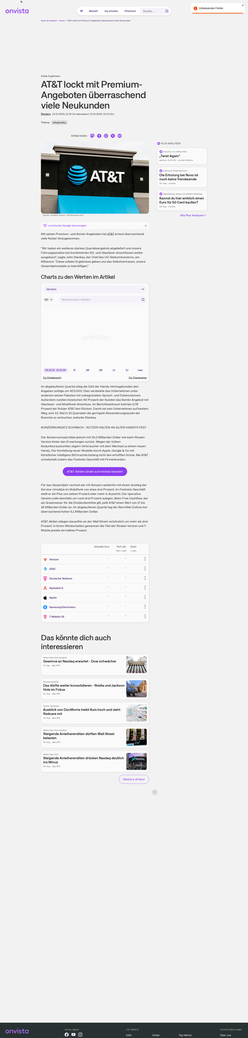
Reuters (46, 114)
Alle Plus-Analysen (192, 215)
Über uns (225, 1035)
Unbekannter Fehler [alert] (211, 8)
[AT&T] (45, 569)
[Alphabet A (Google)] (45, 588)
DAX (129, 1035)
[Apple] (45, 597)
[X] (113, 136)
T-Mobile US (56, 616)
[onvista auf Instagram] (80, 1035)
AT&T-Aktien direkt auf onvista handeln (95, 471)
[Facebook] (99, 136)
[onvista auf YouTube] (73, 1035)
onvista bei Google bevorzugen (67, 225)
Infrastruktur (59, 122)
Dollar (156, 1035)
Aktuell (93, 11)
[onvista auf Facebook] (67, 1035)
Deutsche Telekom (60, 578)
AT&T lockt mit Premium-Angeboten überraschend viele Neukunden (99, 20)
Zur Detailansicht (52, 377)
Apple (53, 597)
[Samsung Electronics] (45, 607)
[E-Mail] (120, 136)
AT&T (110, 234)
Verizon (54, 559)
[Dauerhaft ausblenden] (146, 225)
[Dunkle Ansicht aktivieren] (21, 1)
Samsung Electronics (62, 607)
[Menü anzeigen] (81, 11)
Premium (130, 11)
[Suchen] (167, 11)
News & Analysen (49, 20)
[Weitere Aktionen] (145, 559)
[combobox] (103, 299)
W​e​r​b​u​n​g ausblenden (153, 46)
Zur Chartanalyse (138, 377)
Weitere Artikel (134, 779)
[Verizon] (45, 559)
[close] (243, 5)
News (62, 20)
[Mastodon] (92, 136)
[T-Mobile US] (45, 616)
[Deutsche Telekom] (45, 578)
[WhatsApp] (106, 136)
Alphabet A (56, 588)
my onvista (111, 11)
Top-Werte (185, 1035)
